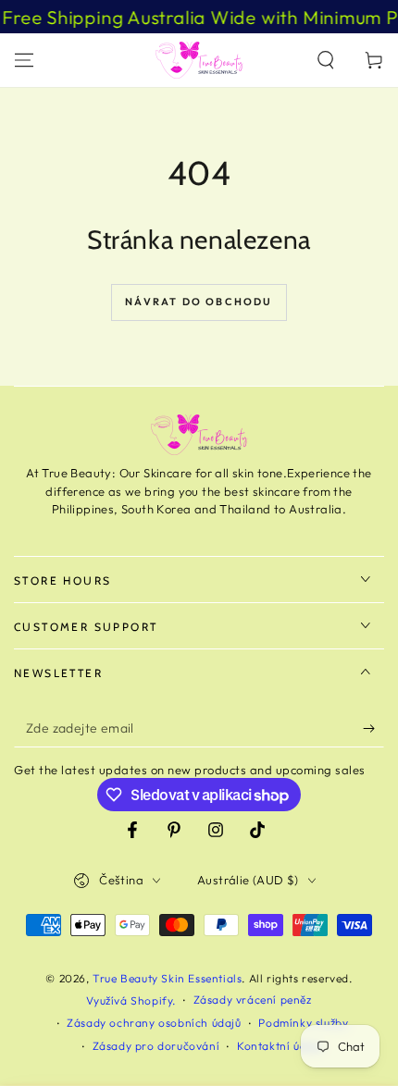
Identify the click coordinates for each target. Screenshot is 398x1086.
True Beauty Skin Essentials (167, 978)
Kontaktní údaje (280, 1046)
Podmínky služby (303, 1023)
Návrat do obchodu (198, 301)
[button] (326, 60)
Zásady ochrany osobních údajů (154, 1023)
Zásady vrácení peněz (252, 999)
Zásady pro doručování (156, 1046)
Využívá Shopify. (131, 1000)
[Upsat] (373, 729)
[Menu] (24, 60)
